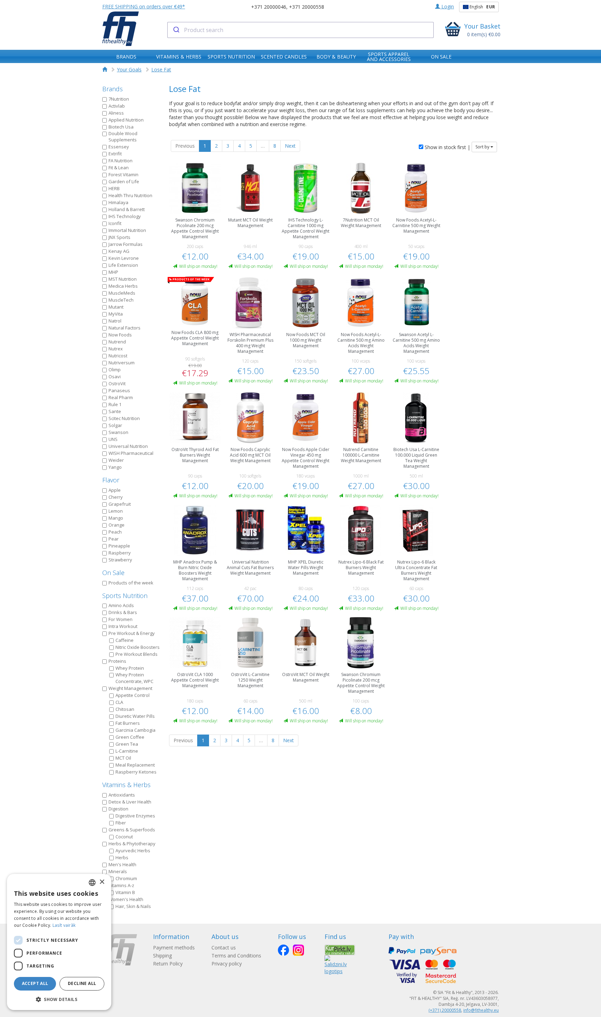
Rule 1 (115, 404)
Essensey (119, 146)
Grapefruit (120, 504)
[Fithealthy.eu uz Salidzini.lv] (335, 964)
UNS (113, 439)
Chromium (126, 878)
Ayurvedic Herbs (132, 850)
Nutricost (118, 355)
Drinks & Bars (123, 612)
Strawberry (120, 560)
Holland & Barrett (127, 209)
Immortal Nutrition (127, 230)
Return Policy (168, 963)
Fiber (120, 823)
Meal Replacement (135, 765)
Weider (116, 460)
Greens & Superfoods (132, 829)
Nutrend (117, 342)
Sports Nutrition (124, 595)
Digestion (118, 809)
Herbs (121, 857)
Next (290, 145)
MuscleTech (121, 300)
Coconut (124, 836)
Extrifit (115, 153)
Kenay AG (119, 251)
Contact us (223, 947)
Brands (112, 89)
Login (447, 6)
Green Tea (126, 744)
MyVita (116, 314)
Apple (115, 490)
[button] (59, 999)
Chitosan (124, 709)
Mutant (116, 307)
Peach (115, 532)
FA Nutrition (121, 160)
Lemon (116, 511)
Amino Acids (121, 605)
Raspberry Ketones (136, 772)
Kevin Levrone (124, 258)
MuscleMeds (122, 293)
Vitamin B (125, 892)
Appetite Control (132, 695)
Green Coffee (129, 737)
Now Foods (120, 335)
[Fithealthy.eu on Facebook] (283, 950)
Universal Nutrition (128, 446)
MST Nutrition (123, 279)
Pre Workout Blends (136, 654)
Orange (117, 525)
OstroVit (117, 383)
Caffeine (124, 640)
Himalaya (118, 202)
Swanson (118, 432)
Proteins (117, 661)
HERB (114, 188)
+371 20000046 (268, 6)
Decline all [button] (82, 983)
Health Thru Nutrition (130, 195)
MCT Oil (123, 758)
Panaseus (119, 390)
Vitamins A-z (121, 885)
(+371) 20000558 (444, 1010)
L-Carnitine (126, 751)
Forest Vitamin (123, 174)
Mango (116, 518)
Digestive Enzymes (135, 816)
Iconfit (115, 223)
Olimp (115, 369)
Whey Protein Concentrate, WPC (134, 677)
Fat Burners (127, 723)
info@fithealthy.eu (481, 1010)
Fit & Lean (119, 167)
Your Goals (129, 69)
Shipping (162, 955)
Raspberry (120, 553)
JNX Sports (119, 237)
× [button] (101, 882)
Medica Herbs (123, 286)
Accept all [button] (35, 983)
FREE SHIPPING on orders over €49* (143, 6)
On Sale (113, 572)
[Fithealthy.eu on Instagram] (298, 950)
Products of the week (131, 583)
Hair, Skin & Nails (133, 906)
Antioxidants (122, 795)
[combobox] (300, 30)
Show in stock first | (446, 147)
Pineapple (119, 546)
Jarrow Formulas (126, 244)
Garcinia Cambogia (135, 730)
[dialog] (59, 942)
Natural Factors (125, 328)
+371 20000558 (306, 6)
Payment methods (174, 947)
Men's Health (122, 864)
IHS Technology (125, 216)
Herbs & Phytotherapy (132, 843)
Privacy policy (226, 963)
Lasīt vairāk (64, 925)
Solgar (115, 425)
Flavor (110, 480)
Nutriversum (122, 362)
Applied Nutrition (126, 120)
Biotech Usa (121, 127)
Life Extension (123, 265)
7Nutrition (119, 99)
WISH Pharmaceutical (131, 453)
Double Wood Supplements (123, 136)
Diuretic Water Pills (135, 716)
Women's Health (126, 899)
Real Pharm (121, 397)
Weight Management (130, 688)
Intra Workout (123, 626)
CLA (119, 702)
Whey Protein (129, 668)
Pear (114, 539)
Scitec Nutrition (124, 418)
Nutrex (116, 349)
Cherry (116, 497)
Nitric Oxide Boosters (137, 647)
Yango (115, 467)
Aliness (116, 113)
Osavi (115, 376)
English (481, 7)
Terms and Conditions (236, 955)
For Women (121, 619)
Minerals (118, 871)
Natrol (115, 321)
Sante (115, 411)
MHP (113, 272)
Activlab (117, 106)
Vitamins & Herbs (126, 785)
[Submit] (176, 30)
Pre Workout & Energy (132, 633)
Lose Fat (161, 69)
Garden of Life (124, 181)
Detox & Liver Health (130, 802)
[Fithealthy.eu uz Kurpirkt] (339, 949)
